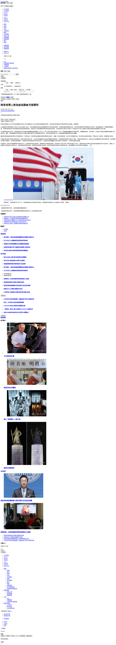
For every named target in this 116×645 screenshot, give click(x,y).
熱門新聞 (6, 47)
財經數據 (6, 37)
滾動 (5, 24)
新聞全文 (17, 83)
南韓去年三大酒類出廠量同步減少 (13, 288)
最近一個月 (14, 89)
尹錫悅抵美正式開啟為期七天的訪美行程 (15, 221)
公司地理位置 (11, 608)
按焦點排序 (17, 86)
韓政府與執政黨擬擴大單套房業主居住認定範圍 (17, 285)
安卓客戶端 (7, 614)
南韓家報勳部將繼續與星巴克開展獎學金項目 (16, 538)
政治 (5, 25)
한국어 (6, 557)
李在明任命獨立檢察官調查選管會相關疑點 (16, 250)
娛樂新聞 (6, 48)
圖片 (5, 40)
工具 (5, 597)
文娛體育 (6, 30)
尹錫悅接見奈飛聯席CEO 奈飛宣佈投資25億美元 (17, 220)
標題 (12, 83)
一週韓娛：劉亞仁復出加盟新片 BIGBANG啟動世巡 (18, 309)
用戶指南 (9, 606)
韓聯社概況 (7, 603)
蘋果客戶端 (7, 615)
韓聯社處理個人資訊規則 (11, 68)
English (6, 558)
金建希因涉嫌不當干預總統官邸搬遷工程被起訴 (17, 247)
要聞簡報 (6, 39)
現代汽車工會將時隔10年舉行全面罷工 (14, 260)
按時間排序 (9, 86)
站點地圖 (6, 618)
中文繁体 (6, 555)
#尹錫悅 (6, 229)
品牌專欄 (6, 590)
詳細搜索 (3, 78)
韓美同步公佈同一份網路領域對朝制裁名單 (16, 223)
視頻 (5, 42)
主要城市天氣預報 (9, 63)
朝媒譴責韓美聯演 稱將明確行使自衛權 (15, 263)
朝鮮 (5, 32)
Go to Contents (4, 1)
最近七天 (21, 89)
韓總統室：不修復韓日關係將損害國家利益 (16, 218)
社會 (5, 29)
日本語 (6, 560)
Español (6, 563)
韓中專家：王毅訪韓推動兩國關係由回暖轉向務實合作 (19, 237)
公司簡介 (6, 66)
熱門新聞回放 (11, 587)
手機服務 (6, 64)
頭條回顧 (6, 45)
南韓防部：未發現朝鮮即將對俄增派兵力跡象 (16, 278)
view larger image (8, 199)
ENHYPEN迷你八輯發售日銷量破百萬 (14, 305)
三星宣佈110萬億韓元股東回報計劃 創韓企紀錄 (17, 292)
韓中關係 (6, 34)
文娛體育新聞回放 (12, 588)
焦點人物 (6, 35)
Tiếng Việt (6, 566)
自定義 (28, 89)
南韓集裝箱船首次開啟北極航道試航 (14, 282)
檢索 (2, 76)
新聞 (5, 568)
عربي (5, 561)
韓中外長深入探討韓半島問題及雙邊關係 (15, 257)
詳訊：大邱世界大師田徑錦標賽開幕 (14, 302)
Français (6, 564)
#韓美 (5, 231)
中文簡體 (3, 552)
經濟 (5, 27)
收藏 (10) (6, 51)
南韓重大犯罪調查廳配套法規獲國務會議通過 (16, 243)
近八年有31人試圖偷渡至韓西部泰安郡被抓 (16, 240)
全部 (7, 83)
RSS (5, 61)
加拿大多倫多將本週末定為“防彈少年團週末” (16, 312)
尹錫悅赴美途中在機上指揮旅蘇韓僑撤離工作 (16, 216)
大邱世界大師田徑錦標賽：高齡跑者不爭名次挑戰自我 (19, 299)
